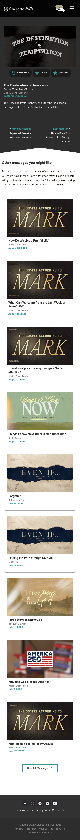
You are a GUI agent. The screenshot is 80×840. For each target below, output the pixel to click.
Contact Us (58, 810)
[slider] (40, 56)
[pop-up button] (65, 61)
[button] (71, 8)
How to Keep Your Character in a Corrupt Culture (58, 137)
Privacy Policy (43, 810)
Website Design (26, 828)
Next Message (61, 129)
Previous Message (21, 129)
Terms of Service (24, 810)
